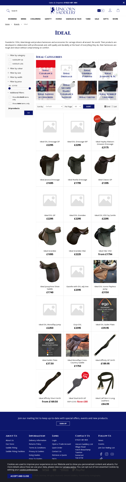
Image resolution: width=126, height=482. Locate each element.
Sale (97, 19)
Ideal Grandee (50, 251)
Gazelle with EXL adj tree (77, 286)
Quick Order (57, 447)
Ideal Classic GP (105, 179)
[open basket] (118, 10)
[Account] (110, 10)
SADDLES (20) (17, 64)
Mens (23, 19)
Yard (88, 19)
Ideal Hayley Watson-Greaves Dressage (105, 142)
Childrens (35, 19)
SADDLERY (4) (17, 60)
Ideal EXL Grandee (77, 215)
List (115, 106)
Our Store (10, 444)
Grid (108, 106)
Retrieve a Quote (59, 455)
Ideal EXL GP (49, 215)
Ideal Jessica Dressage (50, 179)
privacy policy (69, 466)
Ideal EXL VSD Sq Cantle (105, 215)
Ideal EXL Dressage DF (50, 141)
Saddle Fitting (11, 447)
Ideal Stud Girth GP (77, 398)
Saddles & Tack (73, 19)
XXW (113, 328)
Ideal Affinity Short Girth (50, 398)
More (115, 19)
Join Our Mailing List (106, 447)
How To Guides (35, 458)
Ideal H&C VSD (105, 251)
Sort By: (40, 106)
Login (54, 440)
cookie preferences (29, 469)
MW (113, 324)
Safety (48, 19)
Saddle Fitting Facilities (15, 451)
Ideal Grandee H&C (77, 251)
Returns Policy (35, 444)
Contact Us (56, 451)
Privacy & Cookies (36, 451)
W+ (96, 328)
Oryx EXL (77, 324)
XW (105, 328)
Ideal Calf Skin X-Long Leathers (105, 399)
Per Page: (69, 106)
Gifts (106, 19)
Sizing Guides (34, 455)
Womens (12, 19)
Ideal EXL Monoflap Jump (50, 324)
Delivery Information (37, 440)
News (100, 440)
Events (101, 444)
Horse (59, 19)
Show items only (20, 98)
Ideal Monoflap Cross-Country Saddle (77, 361)
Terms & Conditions (37, 447)
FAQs (54, 458)
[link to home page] (63, 10)
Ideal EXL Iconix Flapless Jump (105, 287)
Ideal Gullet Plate (49, 360)
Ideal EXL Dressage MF (77, 141)
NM (96, 324)
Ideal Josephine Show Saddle (49, 287)
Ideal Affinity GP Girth (105, 360)
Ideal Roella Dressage (77, 179)
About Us (10, 440)
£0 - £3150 (13, 85)
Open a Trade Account (61, 444)
